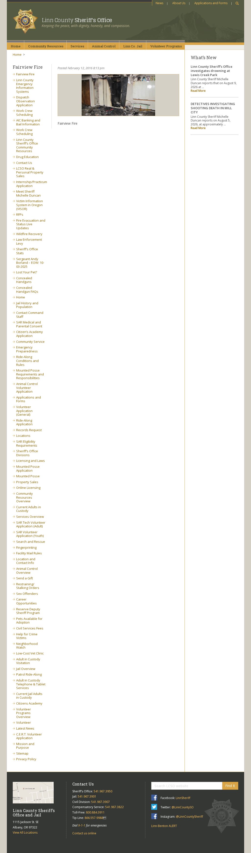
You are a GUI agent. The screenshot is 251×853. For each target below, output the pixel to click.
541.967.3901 (87, 796)
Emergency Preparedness (27, 349)
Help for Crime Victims (27, 636)
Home (16, 46)
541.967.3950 (103, 791)
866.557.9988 (94, 818)
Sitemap (22, 753)
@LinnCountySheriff (189, 816)
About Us (178, 3)
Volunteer (23, 722)
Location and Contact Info (25, 561)
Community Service (30, 341)
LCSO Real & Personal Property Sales (29, 172)
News (159, 3)
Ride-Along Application (24, 422)
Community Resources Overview (24, 497)
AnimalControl (103, 46)
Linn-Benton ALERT (164, 826)
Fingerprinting (26, 547)
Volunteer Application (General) (24, 411)
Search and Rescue (30, 541)
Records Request (29, 430)
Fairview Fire (25, 74)
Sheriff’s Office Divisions (27, 453)
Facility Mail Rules (29, 553)
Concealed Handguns (24, 280)
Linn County (77, 20)
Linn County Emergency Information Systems (25, 86)
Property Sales (27, 482)
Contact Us (24, 162)
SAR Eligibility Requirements (26, 443)
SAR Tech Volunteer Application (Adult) (30, 524)
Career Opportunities (26, 601)
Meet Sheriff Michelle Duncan (28, 193)
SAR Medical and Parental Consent (29, 324)
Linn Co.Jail (132, 46)
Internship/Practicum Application (31, 184)
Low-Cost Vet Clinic (30, 653)
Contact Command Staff (29, 314)
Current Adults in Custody (28, 509)
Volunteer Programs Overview (23, 713)
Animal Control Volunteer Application (27, 388)
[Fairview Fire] (118, 95)
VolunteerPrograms (166, 46)
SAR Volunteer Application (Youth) (30, 534)
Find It (230, 785)
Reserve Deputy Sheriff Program (28, 611)
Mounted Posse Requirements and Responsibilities (30, 374)
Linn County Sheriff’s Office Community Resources (27, 145)
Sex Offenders (27, 593)
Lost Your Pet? (26, 272)
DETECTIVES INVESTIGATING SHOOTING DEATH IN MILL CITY (213, 108)
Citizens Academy (29, 703)
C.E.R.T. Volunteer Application (29, 736)
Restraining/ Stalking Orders (27, 586)
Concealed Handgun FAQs (27, 289)
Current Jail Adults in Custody (29, 696)
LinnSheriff (183, 798)
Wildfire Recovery (29, 234)
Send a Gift (24, 578)
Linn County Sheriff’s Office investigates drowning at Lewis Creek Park (211, 70)
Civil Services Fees (29, 628)
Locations (23, 435)
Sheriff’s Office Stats (27, 251)
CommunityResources (45, 46)
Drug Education (27, 157)
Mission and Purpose (25, 746)
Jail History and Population (27, 305)
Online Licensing (28, 487)
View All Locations (25, 832)
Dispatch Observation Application (25, 101)
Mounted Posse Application (28, 468)
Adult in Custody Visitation (28, 661)
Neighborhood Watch (27, 645)
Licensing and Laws (30, 460)
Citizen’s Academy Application (29, 334)
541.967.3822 (114, 807)
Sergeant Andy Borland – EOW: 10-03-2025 (30, 263)
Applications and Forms (210, 3)
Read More (198, 91)
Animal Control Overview (27, 570)
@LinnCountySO (183, 807)
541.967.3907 (100, 802)
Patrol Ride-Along (29, 674)
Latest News (25, 728)
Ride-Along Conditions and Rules (27, 361)
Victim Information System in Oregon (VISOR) (29, 205)
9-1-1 (81, 825)
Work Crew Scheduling (24, 112)
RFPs (19, 214)
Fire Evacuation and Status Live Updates (30, 224)
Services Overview (30, 516)
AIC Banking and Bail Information (28, 122)
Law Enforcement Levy (29, 241)
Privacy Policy (26, 759)
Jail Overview (25, 668)
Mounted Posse (28, 476)
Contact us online (84, 833)
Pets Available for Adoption (29, 620)
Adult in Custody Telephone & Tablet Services (30, 684)
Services (77, 46)
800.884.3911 (95, 812)
